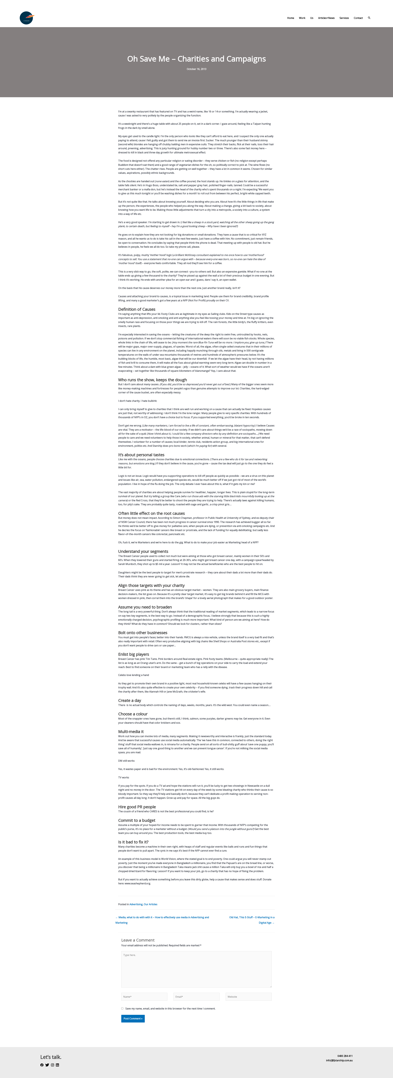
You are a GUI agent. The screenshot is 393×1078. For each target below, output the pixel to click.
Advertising (136, 904)
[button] (369, 17)
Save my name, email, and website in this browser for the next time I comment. (170, 1008)
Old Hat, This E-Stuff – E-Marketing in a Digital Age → (251, 918)
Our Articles (150, 904)
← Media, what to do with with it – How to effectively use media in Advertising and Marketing (162, 918)
